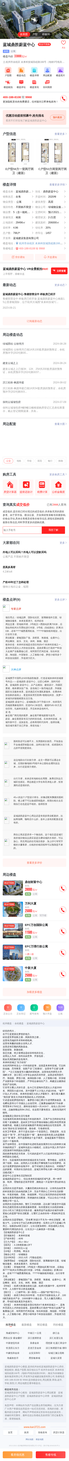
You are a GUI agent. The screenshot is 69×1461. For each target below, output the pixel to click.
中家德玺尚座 (12, 1343)
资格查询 (42, 1432)
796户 (11, 232)
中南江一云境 (34, 1333)
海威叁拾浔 (12, 1358)
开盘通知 (52, 257)
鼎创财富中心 (33, 882)
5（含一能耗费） (18, 212)
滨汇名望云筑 (56, 1338)
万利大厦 (30, 903)
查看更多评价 (34, 862)
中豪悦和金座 (12, 1353)
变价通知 (20, 257)
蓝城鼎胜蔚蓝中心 (19, 191)
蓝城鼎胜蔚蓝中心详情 (38, 1396)
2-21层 (45, 217)
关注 (63, 48)
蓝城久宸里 (56, 1358)
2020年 (45, 196)
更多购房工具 (57, 474)
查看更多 (60, 133)
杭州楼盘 (7, 1023)
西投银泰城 (34, 1358)
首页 (10, 1432)
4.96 (10, 227)
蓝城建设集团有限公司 (21, 238)
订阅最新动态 (34, 321)
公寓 (12, 201)
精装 (12, 217)
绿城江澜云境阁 (56, 1353)
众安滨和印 (34, 1353)
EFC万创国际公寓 (36, 925)
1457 (43, 232)
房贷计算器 (58, 1432)
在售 (12, 196)
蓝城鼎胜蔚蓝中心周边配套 (42, 1392)
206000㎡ (47, 222)
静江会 (56, 1333)
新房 (26, 1432)
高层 (44, 201)
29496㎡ (14, 222)
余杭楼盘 (19, 1023)
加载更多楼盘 (34, 991)
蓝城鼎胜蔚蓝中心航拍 (16, 1392)
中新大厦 (30, 967)
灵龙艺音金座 (34, 1348)
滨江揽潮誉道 (34, 1338)
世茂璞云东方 (12, 1348)
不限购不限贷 (17, 206)
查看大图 (60, 423)
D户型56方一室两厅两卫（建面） (19, 171)
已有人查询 (56, 504)
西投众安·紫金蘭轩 (12, 1338)
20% (43, 227)
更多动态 (60, 284)
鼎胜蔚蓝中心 (46, 191)
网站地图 (29, 1439)
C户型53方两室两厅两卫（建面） (52, 171)
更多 (62, 542)
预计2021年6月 (50, 212)
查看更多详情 (57, 184)
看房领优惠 (17, 1454)
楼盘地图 (39, 1439)
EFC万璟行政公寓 (36, 946)
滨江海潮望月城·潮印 (56, 1348)
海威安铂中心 (12, 1333)
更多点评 (60, 599)
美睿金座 (34, 1343)
